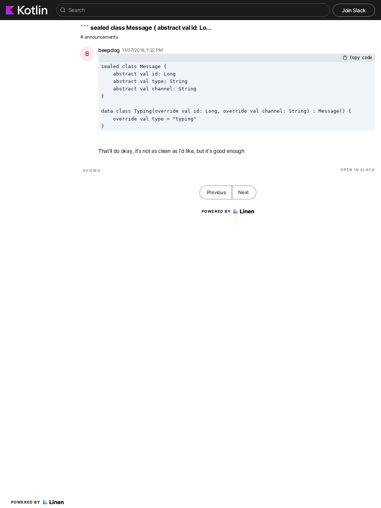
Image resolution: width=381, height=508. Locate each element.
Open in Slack (357, 169)
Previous (216, 192)
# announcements (99, 37)
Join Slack (354, 10)
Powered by (26, 502)
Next (243, 192)
